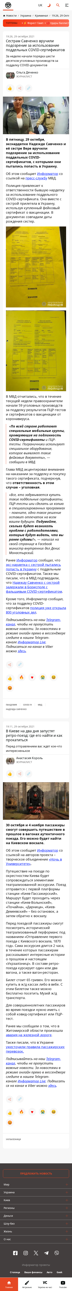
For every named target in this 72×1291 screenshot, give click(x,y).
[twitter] (36, 1253)
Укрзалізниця (13, 1139)
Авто (49, 1272)
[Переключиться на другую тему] (49, 5)
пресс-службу (36, 178)
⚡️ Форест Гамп (33, 23)
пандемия (11, 704)
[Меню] (67, 5)
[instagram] (25, 1253)
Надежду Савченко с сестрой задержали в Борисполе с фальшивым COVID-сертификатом (34, 587)
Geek (59, 1272)
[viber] (56, 1253)
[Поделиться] (19, 88)
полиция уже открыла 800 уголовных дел (36, 610)
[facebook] (15, 1253)
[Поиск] (58, 5)
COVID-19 (27, 704)
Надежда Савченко (16, 709)
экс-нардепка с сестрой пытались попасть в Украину (33, 566)
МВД (40, 704)
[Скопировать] (28, 88)
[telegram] (46, 1253)
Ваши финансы (33, 1272)
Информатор (47, 173)
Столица (15, 1272)
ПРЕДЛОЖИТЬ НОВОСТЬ (36, 1173)
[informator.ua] (8, 5)
